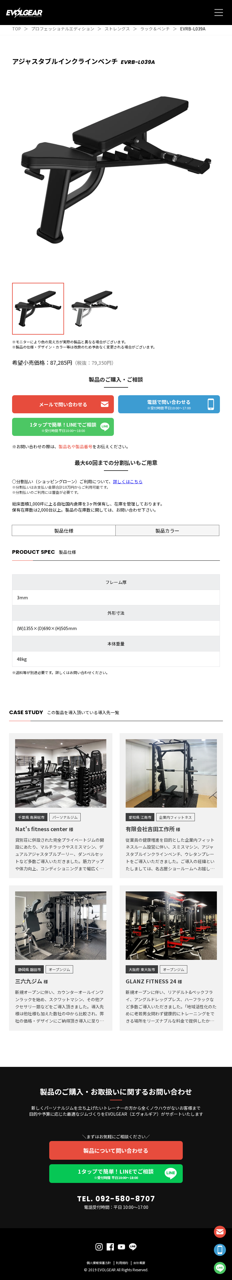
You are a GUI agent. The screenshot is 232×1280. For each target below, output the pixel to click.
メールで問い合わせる (63, 404)
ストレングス (117, 29)
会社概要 (139, 1262)
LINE (220, 1268)
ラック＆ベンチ (155, 29)
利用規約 (122, 1262)
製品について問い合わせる (115, 1150)
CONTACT (220, 1232)
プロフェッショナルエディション (62, 29)
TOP (16, 29)
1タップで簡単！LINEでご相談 (116, 1173)
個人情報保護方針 (99, 1262)
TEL (220, 1250)
